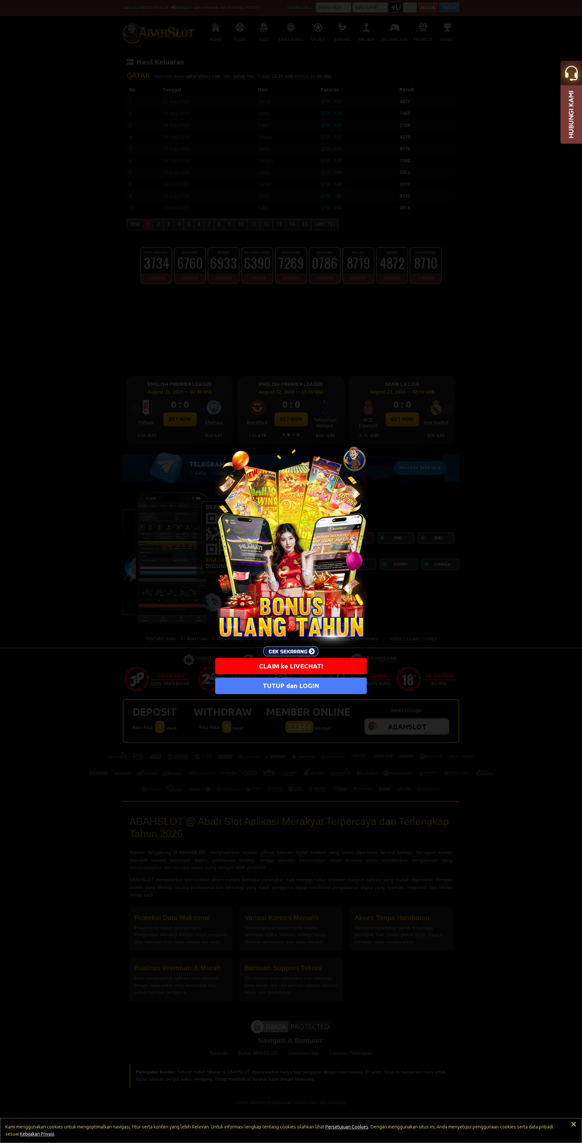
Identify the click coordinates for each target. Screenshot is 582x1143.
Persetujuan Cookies (346, 1127)
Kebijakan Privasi (37, 1134)
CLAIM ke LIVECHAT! (291, 666)
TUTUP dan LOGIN (291, 686)
